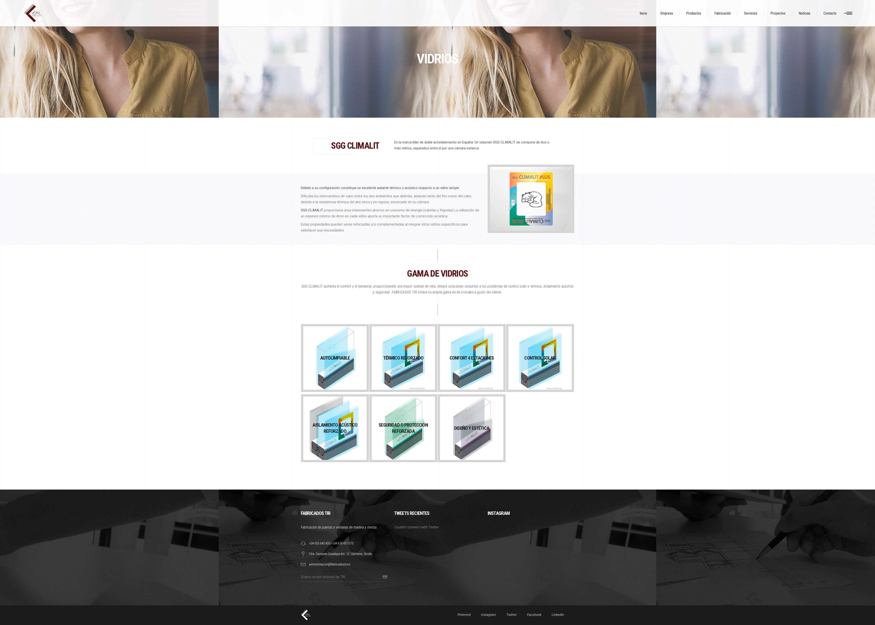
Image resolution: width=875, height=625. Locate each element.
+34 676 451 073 (342, 543)
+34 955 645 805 (319, 543)
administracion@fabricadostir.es (329, 564)
